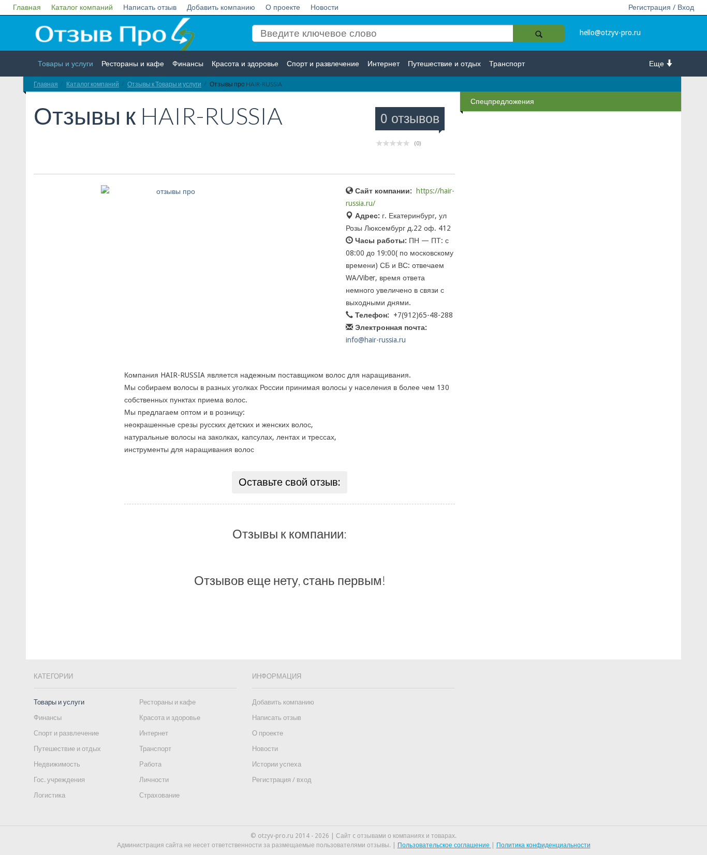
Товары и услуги (65, 63)
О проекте (283, 7)
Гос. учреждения (59, 780)
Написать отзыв (149, 7)
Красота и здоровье (245, 63)
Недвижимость (57, 764)
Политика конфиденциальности (543, 845)
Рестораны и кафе (132, 63)
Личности (154, 780)
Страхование (159, 795)
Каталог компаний (82, 7)
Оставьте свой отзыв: (290, 482)
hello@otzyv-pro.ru (610, 32)
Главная (27, 7)
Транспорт (507, 63)
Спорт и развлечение (323, 63)
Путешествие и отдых (444, 63)
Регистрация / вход (282, 780)
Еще (657, 63)
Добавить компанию (221, 7)
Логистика (49, 795)
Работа (150, 764)
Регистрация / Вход (661, 7)
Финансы (187, 63)
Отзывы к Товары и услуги (164, 84)
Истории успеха (276, 764)
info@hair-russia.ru (376, 340)
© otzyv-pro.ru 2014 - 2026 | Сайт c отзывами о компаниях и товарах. (353, 835)
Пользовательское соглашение (444, 845)
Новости (324, 7)
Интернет (383, 63)
